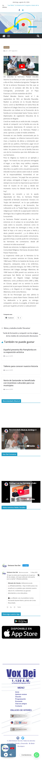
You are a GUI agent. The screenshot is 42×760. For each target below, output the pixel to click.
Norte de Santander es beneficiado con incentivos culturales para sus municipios (19, 383)
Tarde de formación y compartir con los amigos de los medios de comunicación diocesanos (20, 334)
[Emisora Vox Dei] (4, 36)
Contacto (18, 706)
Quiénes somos (21, 694)
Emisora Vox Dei (12, 572)
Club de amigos (21, 704)
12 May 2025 (33, 572)
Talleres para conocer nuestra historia (21, 366)
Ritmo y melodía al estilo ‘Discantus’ (17, 328)
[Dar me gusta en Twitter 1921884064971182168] (15, 607)
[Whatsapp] (36, 755)
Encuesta (18, 701)
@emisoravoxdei (23, 572)
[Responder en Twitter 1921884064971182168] (8, 607)
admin (15, 51)
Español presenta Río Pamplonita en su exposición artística (20, 350)
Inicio (17, 692)
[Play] (5, 754)
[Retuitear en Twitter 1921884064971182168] (11, 607)
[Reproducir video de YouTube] (22, 66)
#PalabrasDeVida (22, 579)
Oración (18, 697)
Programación (20, 699)
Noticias (6, 47)
